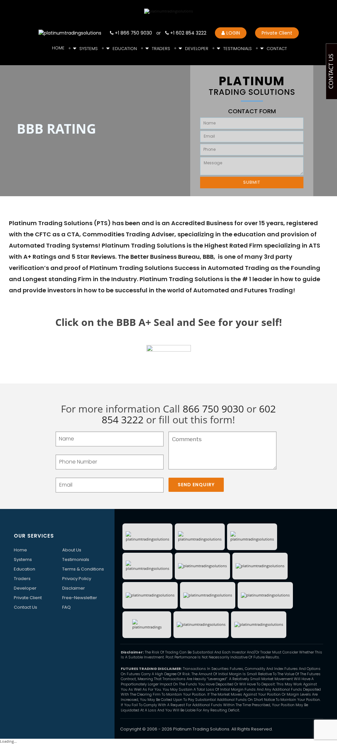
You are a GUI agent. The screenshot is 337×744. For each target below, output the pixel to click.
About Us (71, 550)
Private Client (277, 33)
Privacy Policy (76, 578)
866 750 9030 (213, 408)
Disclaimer (73, 588)
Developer (196, 48)
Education (125, 48)
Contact (277, 48)
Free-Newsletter (79, 598)
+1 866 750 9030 (133, 33)
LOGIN (233, 33)
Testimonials (237, 48)
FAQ (66, 607)
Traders (161, 48)
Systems (88, 48)
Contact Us (25, 607)
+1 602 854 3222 (187, 33)
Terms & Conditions (83, 569)
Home (58, 48)
